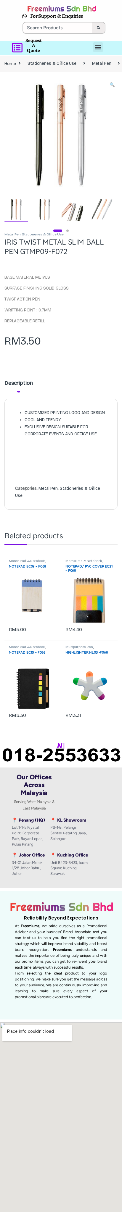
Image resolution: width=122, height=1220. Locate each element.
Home (10, 63)
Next (104, 134)
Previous (21, 134)
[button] (112, 84)
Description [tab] (18, 383)
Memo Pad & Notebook (27, 561)
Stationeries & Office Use (52, 63)
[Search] (98, 27)
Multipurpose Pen (79, 647)
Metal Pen (101, 63)
